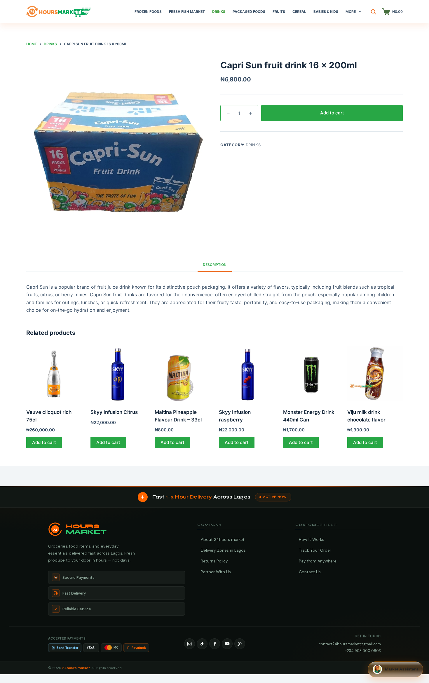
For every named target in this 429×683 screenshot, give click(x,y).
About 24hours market (223, 539)
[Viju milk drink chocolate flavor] (375, 373)
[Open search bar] (373, 11)
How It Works (311, 539)
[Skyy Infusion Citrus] (118, 373)
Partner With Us (216, 571)
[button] (395, 669)
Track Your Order (315, 550)
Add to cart (332, 113)
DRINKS (218, 11)
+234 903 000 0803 (363, 650)
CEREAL (299, 11)
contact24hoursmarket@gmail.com (350, 644)
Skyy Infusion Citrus (114, 412)
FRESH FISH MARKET (187, 11)
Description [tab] (214, 264)
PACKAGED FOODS (249, 11)
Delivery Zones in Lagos (223, 550)
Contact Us (310, 571)
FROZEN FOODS (148, 11)
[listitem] (189, 643)
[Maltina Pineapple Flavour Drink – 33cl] (182, 373)
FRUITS (279, 11)
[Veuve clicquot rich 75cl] (54, 373)
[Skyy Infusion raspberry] (246, 373)
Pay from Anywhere (317, 561)
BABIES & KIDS (325, 11)
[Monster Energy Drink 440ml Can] (311, 373)
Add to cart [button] (44, 442)
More (351, 11)
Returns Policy (214, 561)
